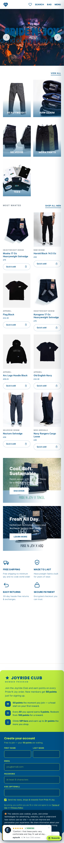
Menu (58, 4)
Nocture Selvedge (12, 433)
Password (9, 774)
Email (7, 761)
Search (39, 4)
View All (56, 73)
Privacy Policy (17, 808)
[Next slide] (57, 37)
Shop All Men (53, 205)
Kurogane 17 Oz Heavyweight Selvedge (46, 316)
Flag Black (8, 314)
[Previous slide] (6, 37)
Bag (49, 4)
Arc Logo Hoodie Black (15, 375)
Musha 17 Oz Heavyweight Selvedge (15, 255)
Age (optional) (12, 787)
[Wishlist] (30, 4)
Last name (38, 748)
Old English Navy (43, 375)
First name (10, 748)
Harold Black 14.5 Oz (45, 253)
